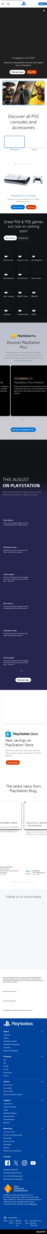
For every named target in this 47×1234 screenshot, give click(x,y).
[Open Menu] (3, 4)
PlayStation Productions (12, 1044)
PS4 (5, 1063)
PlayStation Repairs (10, 1113)
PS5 (5, 1060)
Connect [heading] (7, 1157)
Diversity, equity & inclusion (13, 1094)
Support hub (8, 1104)
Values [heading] (6, 1081)
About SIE (7, 1035)
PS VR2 (6, 1066)
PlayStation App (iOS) (11, 1170)
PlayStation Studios (10, 1041)
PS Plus (6, 1069)
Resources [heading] (8, 1128)
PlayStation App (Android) (12, 1173)
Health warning (9, 1141)
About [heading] (6, 1031)
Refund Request (9, 1119)
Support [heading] (7, 1100)
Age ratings (7, 1138)
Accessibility (8, 1088)
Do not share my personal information (35, 1223)
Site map (26, 1222)
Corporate (7, 1047)
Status (6, 1110)
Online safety (8, 1091)
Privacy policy (11, 1222)
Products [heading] (7, 1056)
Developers (7, 1144)
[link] (16, 514)
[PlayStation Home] (23, 3)
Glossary (7, 1148)
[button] (23, 93)
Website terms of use (18, 1223)
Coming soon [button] (23, 238)
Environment (8, 1085)
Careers (6, 1038)
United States (12, 1218)
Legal (5, 1221)
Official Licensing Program (13, 1151)
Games (6, 1076)
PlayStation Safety (10, 1107)
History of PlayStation (11, 1051)
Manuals (6, 1122)
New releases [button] (10, 238)
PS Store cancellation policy (13, 1135)
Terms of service (9, 1132)
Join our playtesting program (13, 1176)
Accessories (8, 1072)
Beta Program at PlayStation (13, 1179)
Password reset (9, 1116)
